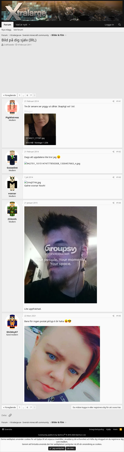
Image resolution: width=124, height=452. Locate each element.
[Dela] (113, 101)
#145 (118, 316)
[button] (29, 24)
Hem (115, 429)
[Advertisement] (62, 70)
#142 (118, 151)
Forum (7, 24)
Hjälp (108, 429)
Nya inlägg (6, 29)
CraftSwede (9, 44)
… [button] (23, 95)
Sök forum (18, 29)
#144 (118, 203)
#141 (118, 101)
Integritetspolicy (96, 429)
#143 (118, 177)
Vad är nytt (21, 24)
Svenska (8, 429)
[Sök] (119, 24)
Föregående (10, 95)
